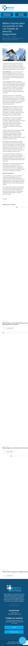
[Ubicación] (17, 2)
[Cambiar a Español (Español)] (21, 8)
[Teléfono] (8, 2)
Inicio (3, 37)
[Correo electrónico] (12, 2)
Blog (8, 37)
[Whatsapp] (3, 2)
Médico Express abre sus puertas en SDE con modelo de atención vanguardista (12, 39)
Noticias (14, 37)
